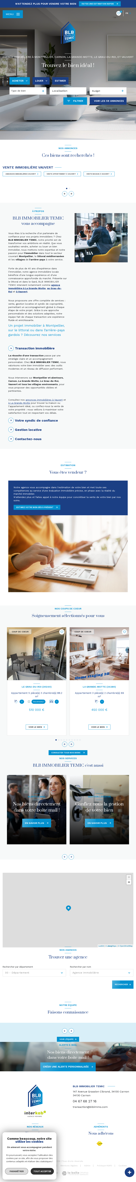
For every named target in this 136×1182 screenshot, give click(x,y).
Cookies (123, 1166)
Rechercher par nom (80, 967)
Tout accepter (42, 1171)
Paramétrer (17, 1171)
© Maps (110, 945)
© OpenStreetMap (125, 945)
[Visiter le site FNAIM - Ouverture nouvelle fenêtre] (100, 1143)
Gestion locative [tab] (28, 430)
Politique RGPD (104, 1165)
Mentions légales (69, 1165)
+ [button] (129, 877)
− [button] (129, 882)
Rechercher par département (18, 967)
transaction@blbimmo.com (90, 1106)
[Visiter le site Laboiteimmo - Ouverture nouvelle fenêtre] (75, 1173)
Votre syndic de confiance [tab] (36, 420)
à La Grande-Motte (19, 403)
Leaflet (101, 945)
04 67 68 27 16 (85, 1101)
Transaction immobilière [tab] (35, 348)
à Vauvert (21, 291)
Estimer (60, 80)
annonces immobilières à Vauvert (44, 399)
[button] (71, 193)
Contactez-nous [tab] (28, 439)
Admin (87, 1165)
